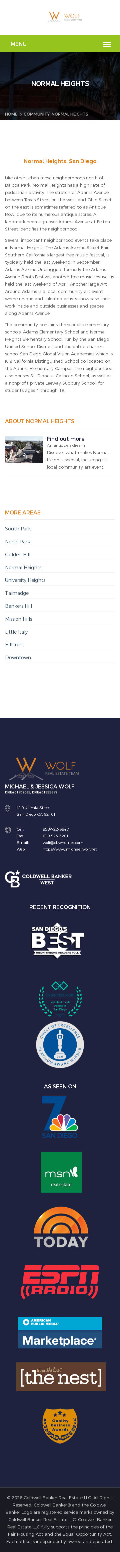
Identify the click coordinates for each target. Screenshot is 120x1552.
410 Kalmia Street (33, 807)
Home (11, 114)
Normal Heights (23, 568)
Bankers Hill (18, 606)
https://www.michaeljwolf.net (70, 849)
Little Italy (16, 632)
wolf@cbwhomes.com (63, 842)
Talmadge (17, 593)
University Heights (25, 580)
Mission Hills (18, 619)
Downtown (18, 658)
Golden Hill (17, 555)
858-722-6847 (56, 829)
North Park (17, 542)
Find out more (66, 438)
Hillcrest (14, 645)
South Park (18, 529)
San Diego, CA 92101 (36, 814)
